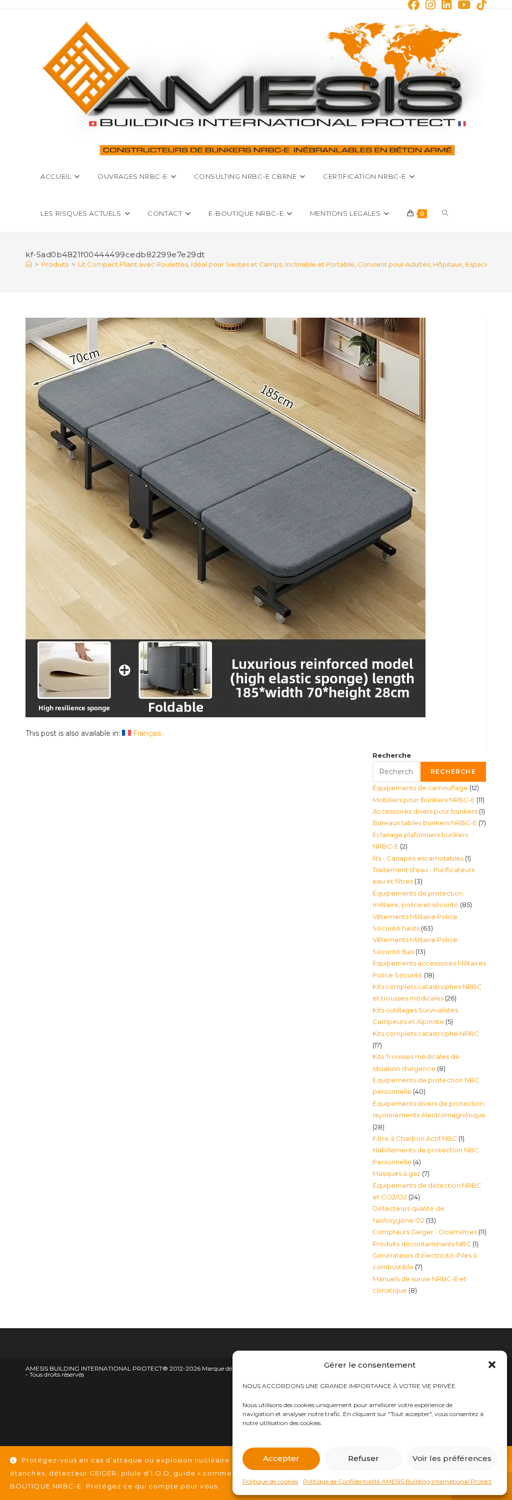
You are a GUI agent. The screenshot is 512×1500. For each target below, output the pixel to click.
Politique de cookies (270, 1481)
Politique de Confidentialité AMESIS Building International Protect (397, 1481)
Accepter (281, 1458)
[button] (492, 1365)
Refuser (363, 1458)
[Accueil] (29, 264)
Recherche (391, 755)
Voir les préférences (452, 1458)
